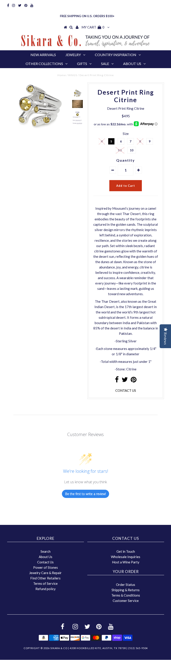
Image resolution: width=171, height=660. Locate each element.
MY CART (92, 27)
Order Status (125, 585)
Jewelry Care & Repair (45, 573)
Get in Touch (125, 551)
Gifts (82, 63)
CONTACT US (125, 390)
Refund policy (45, 589)
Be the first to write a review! (85, 494)
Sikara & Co (58, 648)
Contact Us (45, 562)
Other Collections (44, 63)
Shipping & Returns (126, 590)
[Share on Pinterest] (133, 381)
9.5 (120, 150)
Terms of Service (45, 583)
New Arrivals (43, 55)
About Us (132, 63)
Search (46, 551)
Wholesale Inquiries (125, 557)
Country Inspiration (115, 55)
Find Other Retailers (45, 578)
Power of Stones (45, 567)
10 (131, 150)
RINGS (72, 75)
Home (61, 75)
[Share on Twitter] (125, 381)
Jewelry (73, 55)
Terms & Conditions (125, 595)
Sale (105, 63)
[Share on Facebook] (117, 381)
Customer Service (126, 601)
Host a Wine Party (125, 562)
